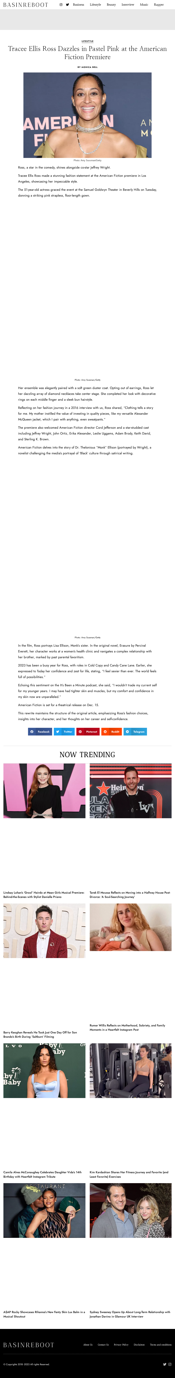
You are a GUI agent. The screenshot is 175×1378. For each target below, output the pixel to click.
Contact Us (103, 1344)
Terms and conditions (161, 1344)
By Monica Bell (88, 67)
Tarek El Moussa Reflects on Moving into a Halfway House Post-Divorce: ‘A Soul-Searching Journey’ (130, 895)
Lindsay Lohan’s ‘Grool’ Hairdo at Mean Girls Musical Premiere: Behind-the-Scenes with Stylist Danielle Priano (43, 895)
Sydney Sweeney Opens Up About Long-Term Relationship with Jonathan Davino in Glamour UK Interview (130, 1314)
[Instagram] (61, 4)
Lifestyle (95, 4)
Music (144, 4)
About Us (88, 1344)
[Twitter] (67, 4)
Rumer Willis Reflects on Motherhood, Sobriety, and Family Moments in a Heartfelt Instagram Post (127, 1027)
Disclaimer (139, 1344)
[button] (40, 731)
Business (78, 4)
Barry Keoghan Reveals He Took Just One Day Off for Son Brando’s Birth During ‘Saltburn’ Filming (40, 1034)
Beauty (111, 4)
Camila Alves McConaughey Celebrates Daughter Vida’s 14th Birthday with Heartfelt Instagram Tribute (42, 1174)
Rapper (159, 4)
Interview (128, 4)
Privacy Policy (121, 1344)
